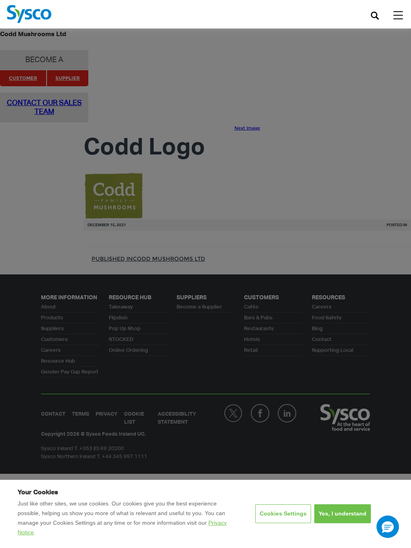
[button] (387, 527)
